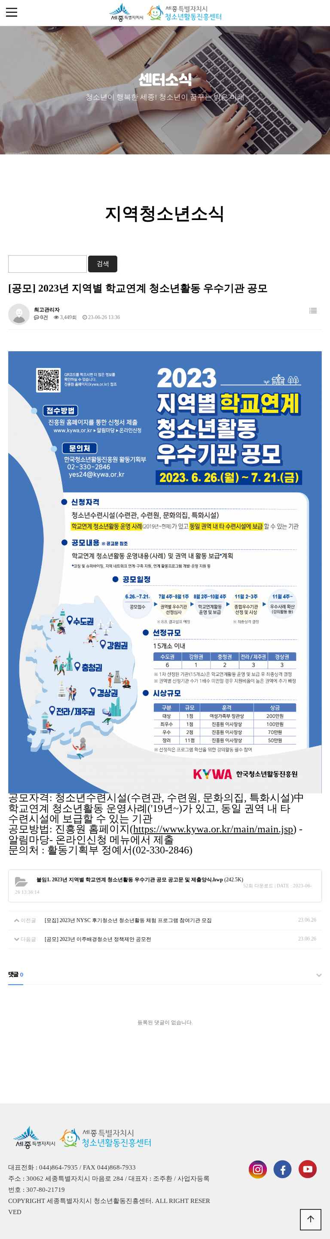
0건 (43, 317)
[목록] (313, 311)
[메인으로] (165, 13)
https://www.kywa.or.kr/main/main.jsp (213, 829)
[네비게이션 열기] (12, 13)
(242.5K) (140, 880)
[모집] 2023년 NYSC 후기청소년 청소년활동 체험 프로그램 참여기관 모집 (128, 920)
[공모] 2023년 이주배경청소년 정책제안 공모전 (98, 939)
